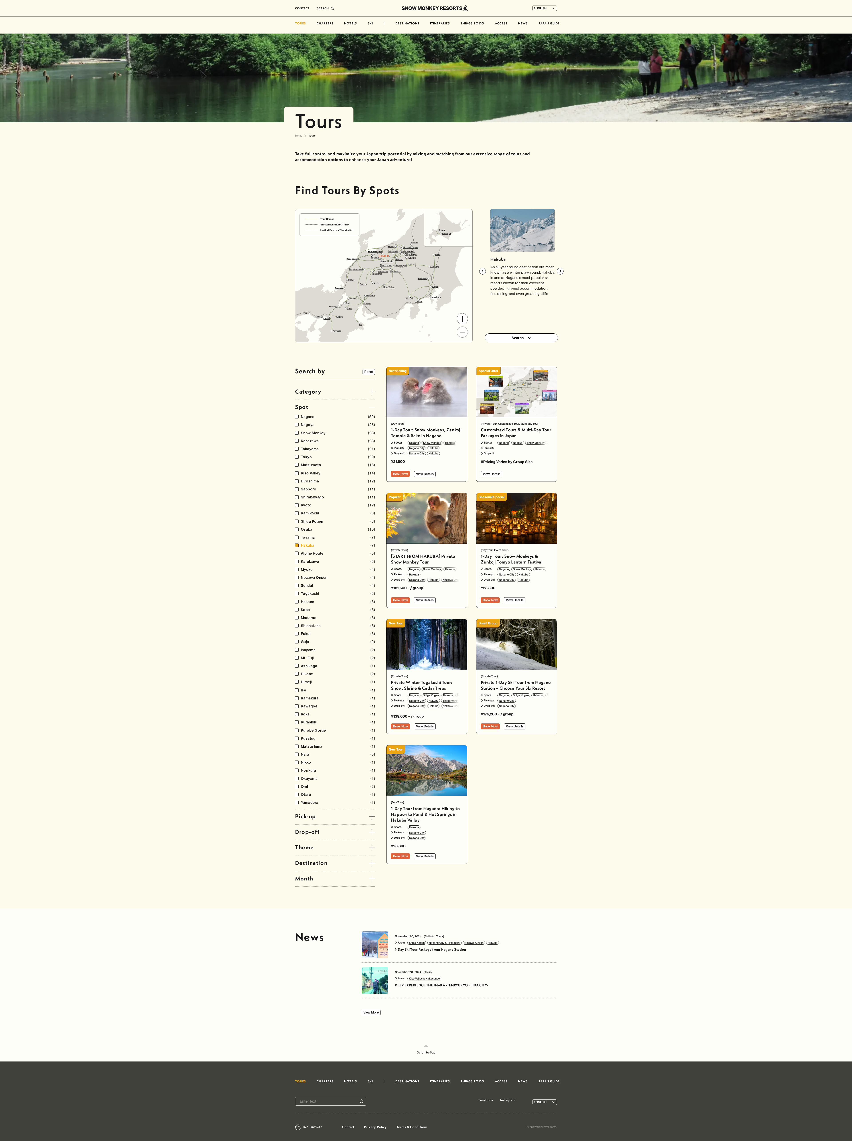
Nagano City (416, 448)
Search (518, 338)
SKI (370, 23)
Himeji (338, 682)
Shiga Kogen (338, 521)
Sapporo (338, 489)
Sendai (338, 585)
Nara (338, 754)
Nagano (338, 417)
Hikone (338, 674)
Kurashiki (338, 722)
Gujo (338, 642)
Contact (348, 1127)
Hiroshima (338, 481)
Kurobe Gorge (338, 730)
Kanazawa (338, 441)
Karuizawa (338, 562)
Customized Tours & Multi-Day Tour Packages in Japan (516, 432)
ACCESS (501, 23)
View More (371, 1012)
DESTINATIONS (407, 23)
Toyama (338, 537)
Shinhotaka (338, 626)
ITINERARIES (440, 23)
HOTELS (350, 23)
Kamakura (338, 698)
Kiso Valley (338, 473)
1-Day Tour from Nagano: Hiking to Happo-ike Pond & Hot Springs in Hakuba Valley (425, 814)
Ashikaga (338, 666)
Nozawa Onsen (338, 577)
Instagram (507, 1100)
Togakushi (338, 593)
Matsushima (338, 746)
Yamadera (338, 802)
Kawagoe (338, 706)
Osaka (338, 529)
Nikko (338, 762)
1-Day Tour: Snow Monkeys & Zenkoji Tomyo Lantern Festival (511, 559)
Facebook (485, 1100)
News (309, 937)
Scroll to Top (426, 1052)
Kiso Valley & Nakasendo (424, 978)
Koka (338, 714)
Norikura (338, 770)
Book (400, 474)
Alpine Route (338, 553)
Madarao (338, 618)
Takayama (338, 449)
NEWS (523, 23)
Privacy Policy (375, 1127)
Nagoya (338, 425)
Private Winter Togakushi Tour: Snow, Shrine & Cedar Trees (421, 685)
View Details (425, 474)
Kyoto (338, 505)
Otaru (338, 795)
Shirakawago (338, 497)
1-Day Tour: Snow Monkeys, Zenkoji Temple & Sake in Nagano (426, 432)
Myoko (338, 570)
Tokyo (338, 457)
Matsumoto (338, 465)
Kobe (338, 610)
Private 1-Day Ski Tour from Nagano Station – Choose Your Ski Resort (516, 685)
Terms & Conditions (412, 1127)
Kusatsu (338, 738)
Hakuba (338, 545)
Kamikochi (338, 513)
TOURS (300, 23)
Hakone (338, 602)
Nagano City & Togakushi (444, 942)
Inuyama (338, 650)
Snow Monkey (338, 433)
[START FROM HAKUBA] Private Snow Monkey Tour (423, 559)
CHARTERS (325, 23)
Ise (338, 690)
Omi (338, 787)
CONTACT (302, 8)
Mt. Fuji (338, 658)
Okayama (338, 779)
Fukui (338, 634)
